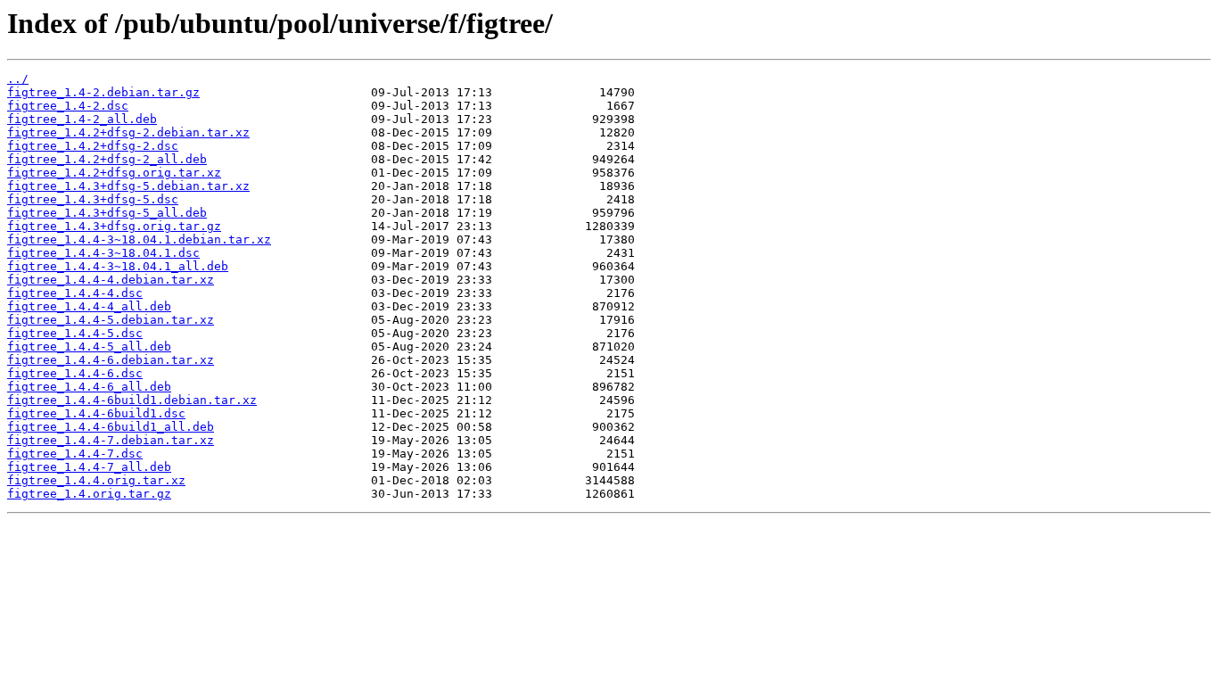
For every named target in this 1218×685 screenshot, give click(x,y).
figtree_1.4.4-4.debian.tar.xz (110, 279)
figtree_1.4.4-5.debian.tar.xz (110, 319)
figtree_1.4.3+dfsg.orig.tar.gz (114, 226)
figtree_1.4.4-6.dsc (75, 373)
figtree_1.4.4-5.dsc (75, 333)
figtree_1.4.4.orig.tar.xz (96, 480)
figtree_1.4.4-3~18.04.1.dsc (103, 253)
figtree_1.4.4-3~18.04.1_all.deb (117, 266)
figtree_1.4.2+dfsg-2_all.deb (107, 159)
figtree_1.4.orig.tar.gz (89, 493)
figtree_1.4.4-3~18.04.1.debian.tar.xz (139, 239)
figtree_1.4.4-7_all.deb (89, 467)
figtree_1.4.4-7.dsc (75, 453)
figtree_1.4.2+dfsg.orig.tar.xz (114, 172)
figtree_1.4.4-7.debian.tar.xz (110, 440)
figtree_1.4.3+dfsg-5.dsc (92, 199)
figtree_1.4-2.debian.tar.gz (103, 92)
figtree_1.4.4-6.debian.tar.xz (110, 360)
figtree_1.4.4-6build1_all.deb (110, 426)
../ (18, 79)
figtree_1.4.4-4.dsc (75, 293)
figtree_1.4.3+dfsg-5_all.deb (107, 212)
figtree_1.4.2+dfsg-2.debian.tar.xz (128, 132)
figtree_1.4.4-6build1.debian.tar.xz (132, 400)
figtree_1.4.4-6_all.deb (89, 386)
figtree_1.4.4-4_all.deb (89, 306)
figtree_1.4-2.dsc (67, 105)
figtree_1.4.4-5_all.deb (89, 346)
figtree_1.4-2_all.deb (82, 119)
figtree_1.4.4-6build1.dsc (96, 413)
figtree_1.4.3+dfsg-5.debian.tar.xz (128, 186)
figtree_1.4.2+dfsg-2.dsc (92, 146)
